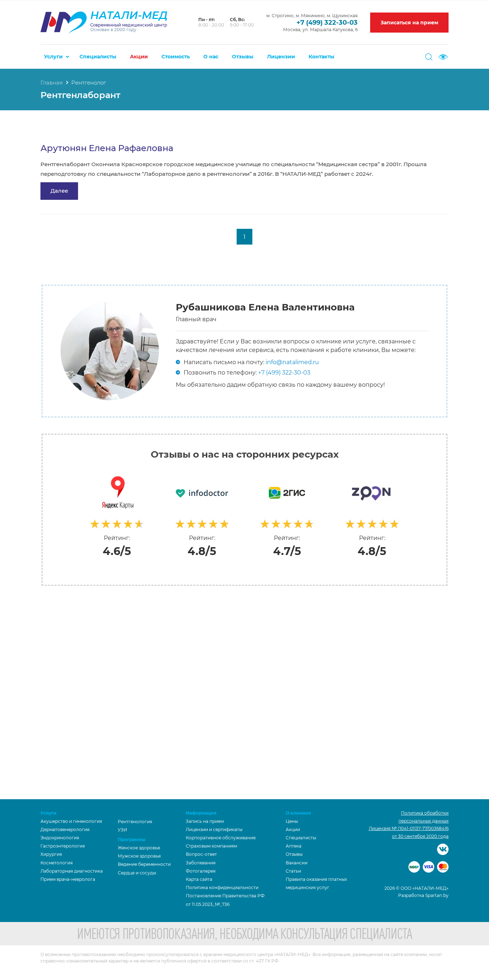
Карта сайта (199, 879)
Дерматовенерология (64, 829)
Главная (51, 82)
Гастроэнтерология (62, 846)
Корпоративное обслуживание (221, 837)
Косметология (56, 862)
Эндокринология (59, 837)
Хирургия (51, 854)
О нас (210, 56)
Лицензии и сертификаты (214, 829)
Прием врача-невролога (67, 879)
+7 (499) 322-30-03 (327, 22)
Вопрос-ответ (201, 854)
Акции (139, 56)
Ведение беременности (144, 864)
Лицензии (281, 56)
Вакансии (297, 862)
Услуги (53, 56)
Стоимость (175, 56)
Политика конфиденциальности (222, 887)
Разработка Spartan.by (423, 895)
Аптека (293, 846)
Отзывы (242, 56)
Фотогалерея (201, 871)
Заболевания (201, 862)
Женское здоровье (139, 847)
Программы (131, 839)
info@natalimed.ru (292, 362)
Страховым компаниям (211, 846)
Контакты (321, 56)
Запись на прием (205, 821)
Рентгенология (135, 821)
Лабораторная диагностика (71, 871)
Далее (59, 190)
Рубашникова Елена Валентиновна (265, 307)
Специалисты (97, 56)
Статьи (293, 871)
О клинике (298, 813)
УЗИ (122, 830)
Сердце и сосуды (137, 872)
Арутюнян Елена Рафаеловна (106, 148)
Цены (292, 821)
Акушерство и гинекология (71, 821)
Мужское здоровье (139, 856)
